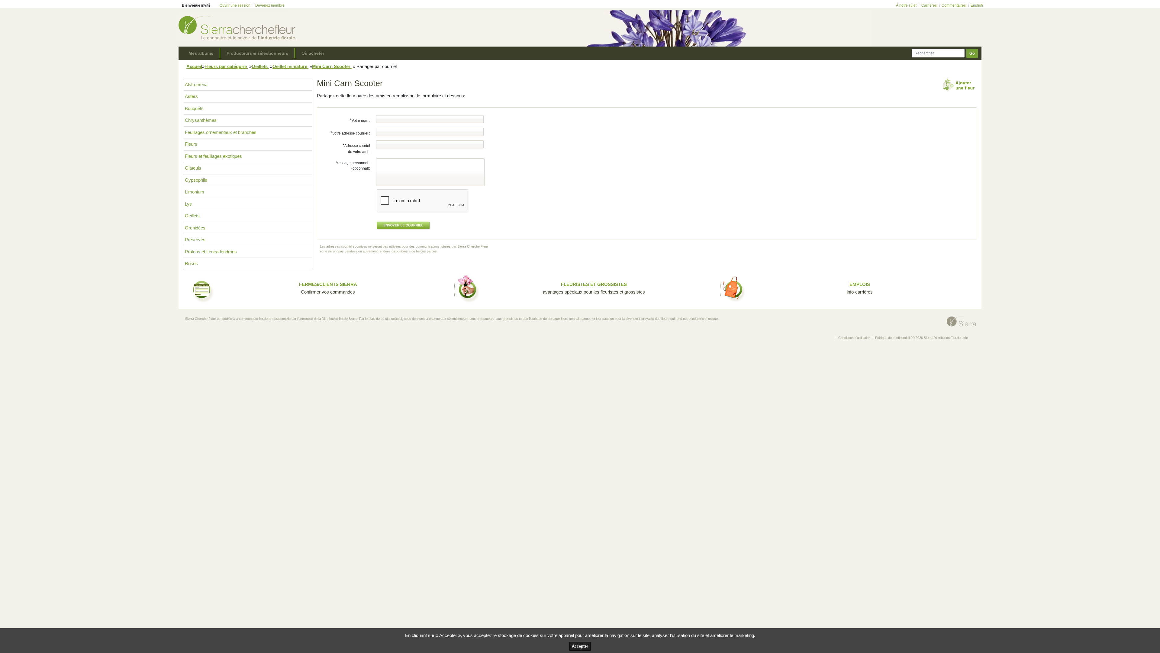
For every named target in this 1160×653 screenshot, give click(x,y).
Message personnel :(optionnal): (353, 166)
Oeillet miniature (290, 66)
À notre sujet (906, 5)
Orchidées (195, 227)
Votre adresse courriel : (350, 132)
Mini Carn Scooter (332, 66)
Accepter (580, 646)
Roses (191, 263)
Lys (188, 203)
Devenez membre (270, 5)
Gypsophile (196, 180)
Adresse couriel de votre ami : (356, 148)
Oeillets (260, 66)
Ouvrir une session (235, 5)
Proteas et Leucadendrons (211, 251)
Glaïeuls (193, 168)
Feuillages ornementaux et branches (220, 132)
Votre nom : (360, 120)
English (977, 5)
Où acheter (312, 53)
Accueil (194, 66)
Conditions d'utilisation (854, 337)
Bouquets (194, 108)
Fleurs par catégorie (226, 66)
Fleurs (191, 144)
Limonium (194, 191)
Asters (191, 96)
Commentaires (954, 5)
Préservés (195, 239)
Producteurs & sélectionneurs (257, 53)
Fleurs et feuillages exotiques (213, 156)
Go (972, 53)
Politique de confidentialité (893, 337)
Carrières (929, 5)
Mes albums (200, 53)
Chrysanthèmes (201, 120)
